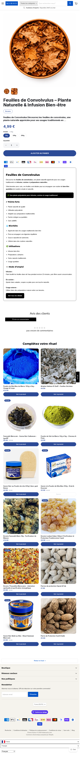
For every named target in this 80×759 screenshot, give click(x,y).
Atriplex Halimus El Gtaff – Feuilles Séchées (57, 386)
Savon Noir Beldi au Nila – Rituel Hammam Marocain (18, 637)
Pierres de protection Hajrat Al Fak (53, 586)
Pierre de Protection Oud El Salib (53, 636)
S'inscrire (33, 694)
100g (14, 135)
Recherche (8, 730)
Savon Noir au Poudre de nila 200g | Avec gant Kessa (20, 487)
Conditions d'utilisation (20, 730)
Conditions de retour (55, 730)
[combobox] (40, 742)
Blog (73, 730)
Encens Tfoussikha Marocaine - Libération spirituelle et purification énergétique (19, 587)
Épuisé (58, 494)
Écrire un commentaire (20, 319)
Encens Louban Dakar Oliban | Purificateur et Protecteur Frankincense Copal (57, 537)
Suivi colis (66, 730)
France (38, 704)
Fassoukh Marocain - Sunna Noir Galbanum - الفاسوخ (20, 437)
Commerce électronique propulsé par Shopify (39, 735)
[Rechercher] (70, 3)
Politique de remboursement (38, 730)
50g (6, 135)
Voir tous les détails (15, 296)
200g (22, 135)
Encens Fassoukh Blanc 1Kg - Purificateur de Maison (19, 537)
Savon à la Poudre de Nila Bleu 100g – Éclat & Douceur (57, 487)
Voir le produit (21, 394)
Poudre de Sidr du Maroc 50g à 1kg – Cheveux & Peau (58, 437)
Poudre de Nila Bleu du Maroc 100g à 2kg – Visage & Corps (19, 387)
